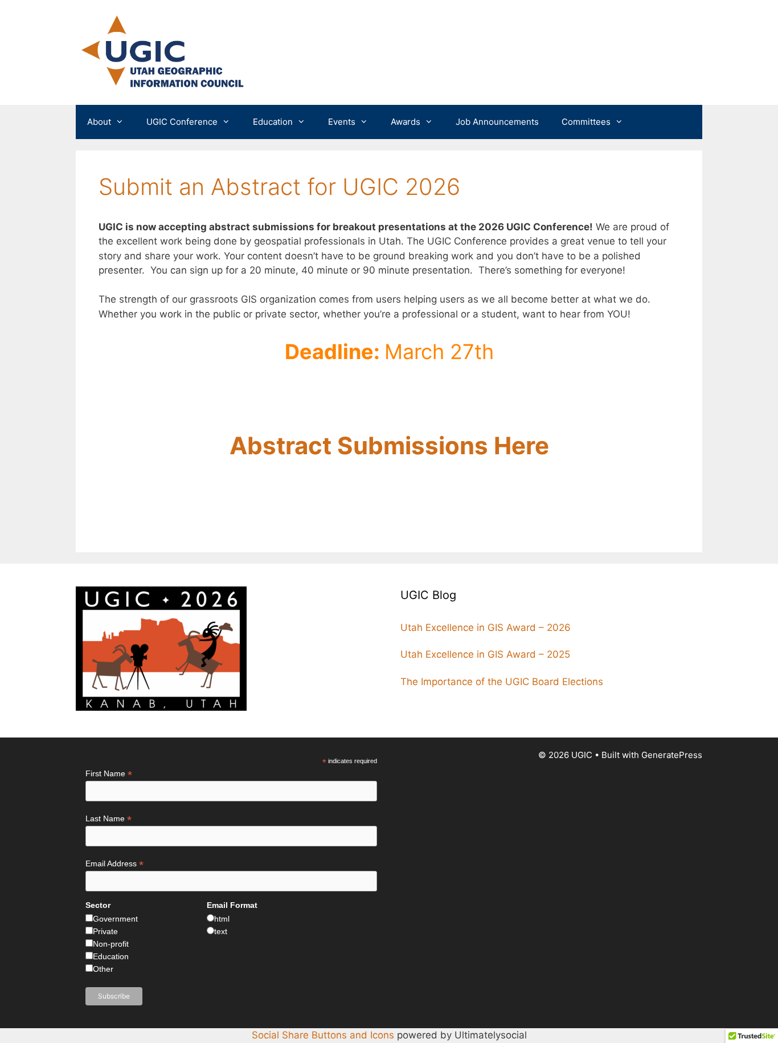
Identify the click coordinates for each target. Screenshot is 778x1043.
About (99, 121)
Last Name (108, 818)
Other (103, 968)
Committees (586, 121)
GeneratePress (671, 754)
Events (341, 121)
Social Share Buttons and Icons (323, 1035)
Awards (405, 121)
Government (115, 918)
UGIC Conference (182, 121)
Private (105, 931)
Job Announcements (497, 121)
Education (273, 121)
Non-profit (111, 943)
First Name (108, 773)
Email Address (114, 863)
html (222, 918)
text (220, 931)
